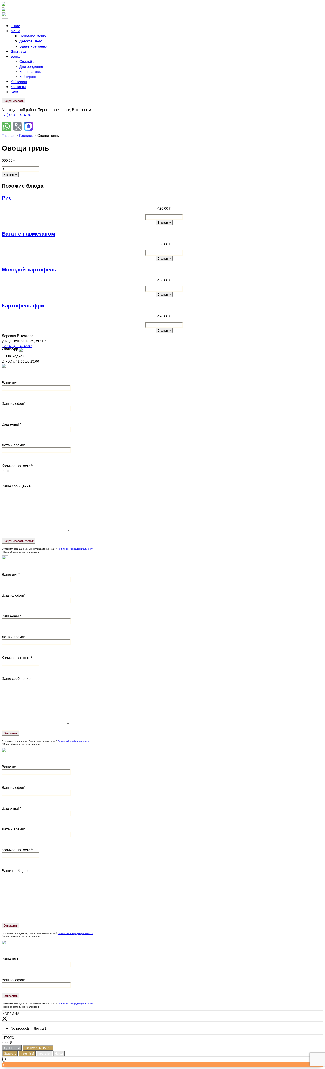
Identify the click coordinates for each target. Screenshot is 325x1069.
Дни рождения (31, 66)
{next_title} (27, 1053)
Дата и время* (13, 444)
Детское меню (30, 41)
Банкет (16, 56)
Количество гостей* (18, 657)
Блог (14, 91)
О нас (15, 25)
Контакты (18, 86)
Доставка (18, 51)
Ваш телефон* (13, 403)
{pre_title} (44, 1053)
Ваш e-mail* (11, 424)
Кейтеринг (27, 76)
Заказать (10, 1053)
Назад (59, 1053)
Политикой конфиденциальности (75, 548)
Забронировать (14, 101)
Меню (15, 30)
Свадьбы (26, 61)
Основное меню (32, 35)
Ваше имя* (11, 382)
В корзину (10, 174)
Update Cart (12, 1048)
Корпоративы (30, 71)
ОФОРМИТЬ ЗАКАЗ (37, 1048)
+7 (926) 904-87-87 (17, 114)
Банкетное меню (33, 46)
